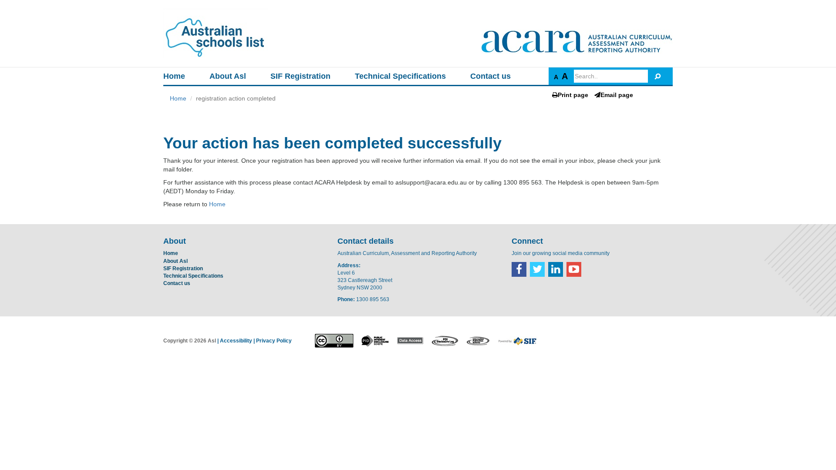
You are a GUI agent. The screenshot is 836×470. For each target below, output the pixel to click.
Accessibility (236, 341)
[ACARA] (577, 42)
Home (174, 76)
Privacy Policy (274, 341)
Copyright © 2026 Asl (189, 341)
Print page (573, 94)
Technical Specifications (400, 76)
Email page (616, 94)
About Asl (227, 76)
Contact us (490, 76)
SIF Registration (300, 76)
